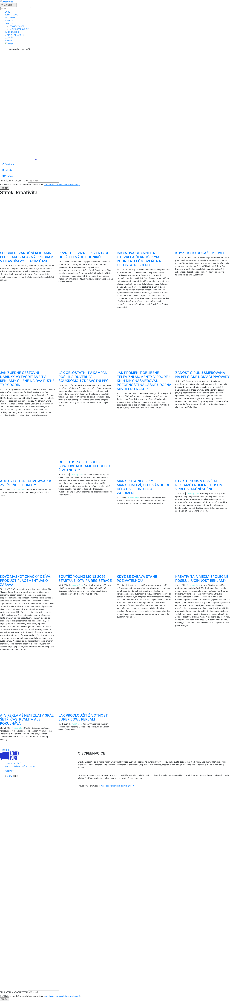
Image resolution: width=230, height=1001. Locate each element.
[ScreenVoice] (6, 1)
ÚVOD (7, 12)
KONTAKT (9, 40)
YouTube (9, 176)
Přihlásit (4, 188)
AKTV (9, 776)
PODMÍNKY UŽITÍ (12, 763)
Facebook (9, 164)
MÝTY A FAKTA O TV (14, 35)
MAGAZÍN (9, 20)
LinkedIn (8, 170)
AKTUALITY (10, 17)
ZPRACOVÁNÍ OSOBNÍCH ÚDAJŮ (20, 766)
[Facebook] (19, 69)
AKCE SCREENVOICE (19, 29)
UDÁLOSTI (9, 23)
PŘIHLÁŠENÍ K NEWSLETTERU (14, 181)
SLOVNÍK (9, 38)
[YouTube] (19, 141)
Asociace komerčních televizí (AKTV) (118, 786)
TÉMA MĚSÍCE (11, 15)
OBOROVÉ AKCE (17, 26)
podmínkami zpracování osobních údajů (62, 184)
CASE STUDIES (12, 32)
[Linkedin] (19, 105)
